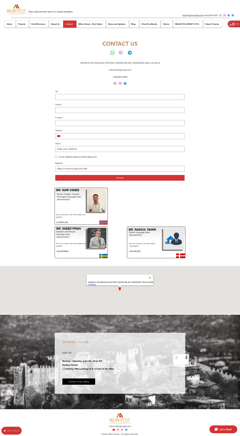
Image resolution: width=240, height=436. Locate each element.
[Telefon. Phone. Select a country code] (59, 136)
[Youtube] (113, 429)
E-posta (59, 117)
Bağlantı (59, 163)
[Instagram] (220, 15)
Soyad (58, 104)
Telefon (59, 130)
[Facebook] (228, 15)
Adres (58, 143)
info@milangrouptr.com (192, 15)
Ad (57, 91)
